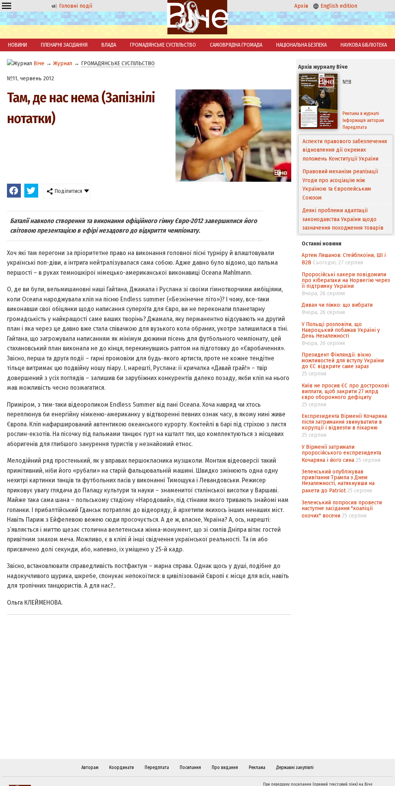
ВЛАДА (108, 45)
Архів (301, 5)
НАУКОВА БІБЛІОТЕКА (364, 45)
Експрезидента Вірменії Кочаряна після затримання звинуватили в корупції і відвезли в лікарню (344, 421)
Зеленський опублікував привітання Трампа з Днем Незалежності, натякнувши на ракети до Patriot (338, 481)
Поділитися (67, 191)
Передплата (157, 767)
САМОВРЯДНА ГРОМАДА (236, 45)
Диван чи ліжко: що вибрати (337, 304)
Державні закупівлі (295, 767)
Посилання (190, 767)
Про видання (225, 767)
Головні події (74, 5)
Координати (121, 767)
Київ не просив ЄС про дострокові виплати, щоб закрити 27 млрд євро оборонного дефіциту (345, 391)
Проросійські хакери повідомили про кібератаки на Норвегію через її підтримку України (346, 280)
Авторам (89, 767)
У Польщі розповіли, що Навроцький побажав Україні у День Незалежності (341, 330)
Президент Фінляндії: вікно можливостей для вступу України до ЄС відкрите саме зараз (343, 360)
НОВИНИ (17, 45)
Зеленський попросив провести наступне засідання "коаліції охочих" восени (342, 509)
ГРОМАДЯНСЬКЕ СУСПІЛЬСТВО (163, 45)
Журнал (62, 63)
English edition (338, 5)
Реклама (257, 767)
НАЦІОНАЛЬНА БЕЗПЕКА (301, 45)
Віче (39, 63)
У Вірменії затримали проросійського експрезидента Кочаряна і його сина (341, 453)
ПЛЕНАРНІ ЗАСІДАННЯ (64, 45)
